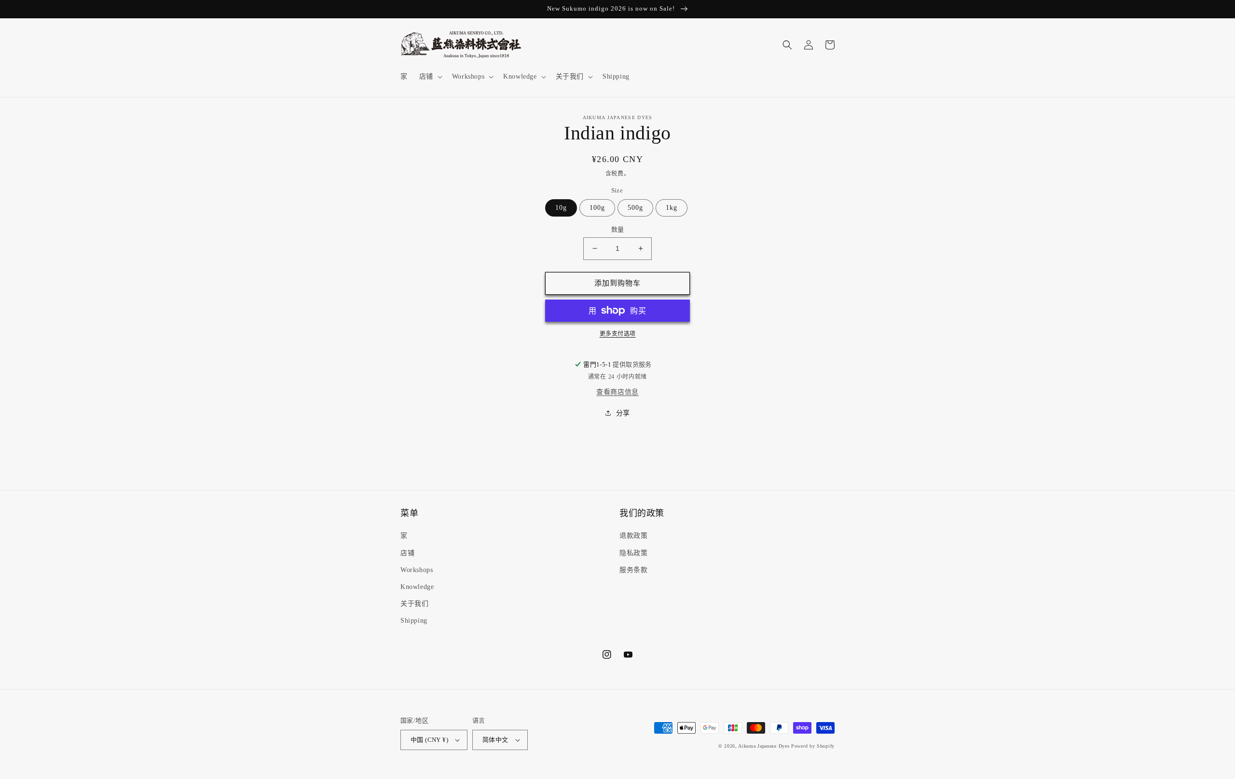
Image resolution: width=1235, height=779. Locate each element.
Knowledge (417, 586)
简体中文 (495, 739)
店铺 (407, 553)
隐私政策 (633, 553)
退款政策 (633, 535)
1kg (671, 207)
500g (635, 207)
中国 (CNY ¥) (429, 739)
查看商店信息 (617, 392)
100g (597, 207)
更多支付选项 (618, 333)
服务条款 (633, 570)
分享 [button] (623, 413)
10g (561, 207)
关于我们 (414, 603)
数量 (617, 229)
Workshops (416, 570)
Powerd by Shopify (813, 746)
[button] (429, 77)
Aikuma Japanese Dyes (763, 746)
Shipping (413, 620)
